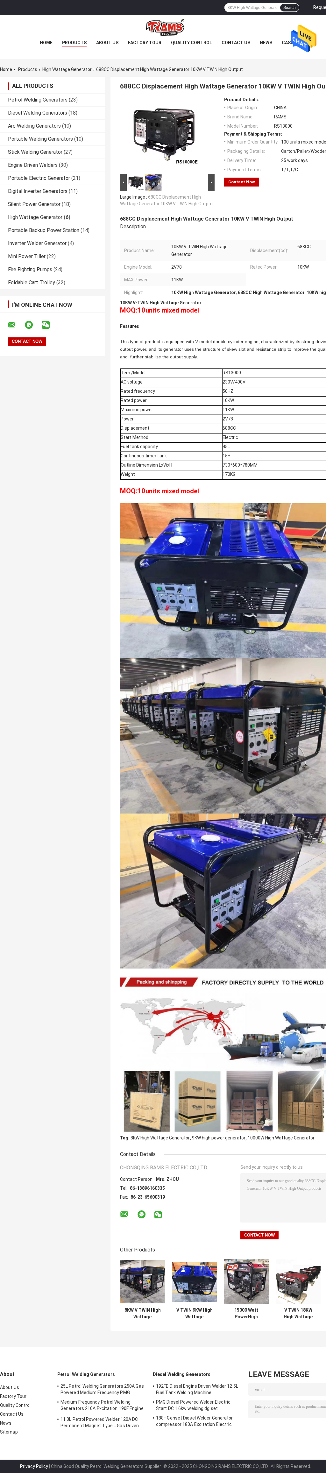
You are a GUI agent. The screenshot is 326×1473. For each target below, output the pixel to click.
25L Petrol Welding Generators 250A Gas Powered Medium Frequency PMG (102, 1389)
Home (46, 42)
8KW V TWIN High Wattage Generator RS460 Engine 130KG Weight (142, 1313)
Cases (289, 42)
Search (289, 7)
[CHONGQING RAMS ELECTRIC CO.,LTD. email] (16, 325)
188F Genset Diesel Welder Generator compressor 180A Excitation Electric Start (194, 1422)
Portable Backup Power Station (43, 230)
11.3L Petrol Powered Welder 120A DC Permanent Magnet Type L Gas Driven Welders (99, 1423)
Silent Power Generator (34, 204)
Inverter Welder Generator (37, 243)
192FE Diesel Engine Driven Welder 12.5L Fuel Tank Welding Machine (197, 1389)
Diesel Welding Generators (37, 113)
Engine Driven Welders (33, 165)
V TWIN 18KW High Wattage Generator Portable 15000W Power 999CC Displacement (298, 1313)
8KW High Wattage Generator (160, 1137)
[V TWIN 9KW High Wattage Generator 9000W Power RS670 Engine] (194, 1281)
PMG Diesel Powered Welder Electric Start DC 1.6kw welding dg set (193, 1405)
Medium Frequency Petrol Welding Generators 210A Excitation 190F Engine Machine (102, 1406)
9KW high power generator (218, 1137)
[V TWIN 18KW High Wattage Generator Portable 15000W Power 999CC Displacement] (298, 1281)
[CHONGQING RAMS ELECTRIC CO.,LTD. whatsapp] (33, 325)
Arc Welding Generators (34, 126)
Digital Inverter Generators (37, 191)
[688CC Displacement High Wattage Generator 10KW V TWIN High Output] (164, 134)
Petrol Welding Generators (37, 100)
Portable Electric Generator (39, 178)
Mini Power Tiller (27, 256)
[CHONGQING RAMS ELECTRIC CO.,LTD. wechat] (50, 325)
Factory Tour (144, 42)
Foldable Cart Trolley (31, 282)
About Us (107, 42)
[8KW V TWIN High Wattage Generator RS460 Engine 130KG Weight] (142, 1281)
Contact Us (236, 42)
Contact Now (241, 182)
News (266, 42)
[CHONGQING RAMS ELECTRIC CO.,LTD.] (163, 28)
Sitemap (9, 1431)
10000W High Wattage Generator (281, 1137)
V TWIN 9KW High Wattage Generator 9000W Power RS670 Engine (194, 1313)
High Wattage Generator (67, 69)
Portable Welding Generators (40, 139)
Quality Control (191, 42)
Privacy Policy (34, 1466)
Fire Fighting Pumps (30, 269)
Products (74, 42)
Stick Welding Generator (35, 152)
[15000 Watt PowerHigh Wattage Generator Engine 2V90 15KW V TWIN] (246, 1281)
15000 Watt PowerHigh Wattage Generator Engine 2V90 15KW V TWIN (246, 1313)
